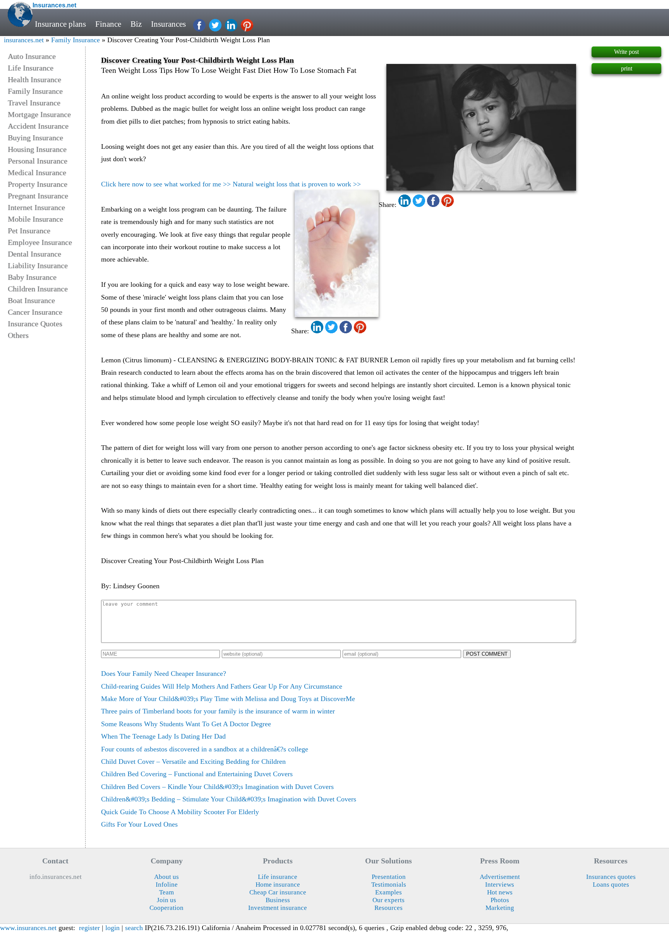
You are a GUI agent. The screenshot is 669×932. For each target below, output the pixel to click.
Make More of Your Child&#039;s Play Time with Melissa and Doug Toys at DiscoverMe (228, 699)
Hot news (500, 892)
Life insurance (277, 876)
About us (166, 876)
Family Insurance (75, 40)
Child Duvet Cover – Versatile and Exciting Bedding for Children (193, 761)
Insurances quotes (611, 876)
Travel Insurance (34, 102)
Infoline (167, 884)
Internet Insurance (36, 207)
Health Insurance (34, 79)
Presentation (389, 876)
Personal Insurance (37, 161)
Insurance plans (60, 24)
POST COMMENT (487, 654)
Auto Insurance (32, 56)
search (134, 928)
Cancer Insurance (35, 312)
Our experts (388, 900)
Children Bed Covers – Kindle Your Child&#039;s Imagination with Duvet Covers (217, 787)
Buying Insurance (35, 137)
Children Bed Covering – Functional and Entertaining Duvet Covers (197, 774)
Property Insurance (37, 184)
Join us (166, 900)
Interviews (499, 884)
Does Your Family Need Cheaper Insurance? (163, 673)
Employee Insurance (40, 242)
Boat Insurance (31, 300)
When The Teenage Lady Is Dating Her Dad (163, 736)
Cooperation (166, 907)
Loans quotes (611, 884)
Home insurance (278, 884)
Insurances (168, 24)
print (626, 68)
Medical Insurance (37, 172)
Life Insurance (30, 68)
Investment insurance (277, 907)
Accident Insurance (38, 126)
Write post (626, 51)
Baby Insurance (32, 277)
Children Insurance (38, 288)
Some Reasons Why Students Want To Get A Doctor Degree (186, 724)
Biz (136, 24)
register (89, 928)
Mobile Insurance (35, 219)
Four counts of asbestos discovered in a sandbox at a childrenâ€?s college (204, 749)
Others (18, 335)
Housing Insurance (37, 149)
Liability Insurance (38, 265)
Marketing (499, 907)
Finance (108, 24)
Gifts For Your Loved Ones (139, 824)
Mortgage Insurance (39, 114)
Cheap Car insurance (277, 892)
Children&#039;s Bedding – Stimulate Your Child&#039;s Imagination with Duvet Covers (228, 799)
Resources (388, 907)
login (112, 928)
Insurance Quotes (35, 323)
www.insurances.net (28, 928)
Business (278, 900)
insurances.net (24, 40)
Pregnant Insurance (38, 195)
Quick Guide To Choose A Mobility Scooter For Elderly (180, 812)
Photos (500, 900)
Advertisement (500, 876)
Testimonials (388, 884)
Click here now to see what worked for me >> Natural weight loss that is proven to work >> (231, 184)
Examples (388, 892)
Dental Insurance (34, 254)
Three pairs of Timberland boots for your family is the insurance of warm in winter (218, 711)
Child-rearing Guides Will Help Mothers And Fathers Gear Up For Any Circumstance (221, 686)
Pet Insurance (29, 230)
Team (166, 892)
